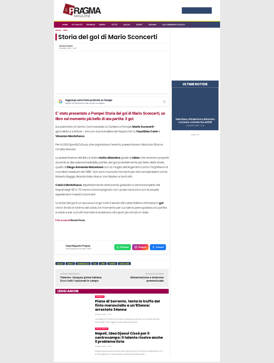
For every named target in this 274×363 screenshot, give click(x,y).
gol (94, 263)
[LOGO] (82, 10)
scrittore (124, 263)
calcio (60, 263)
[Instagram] (191, 11)
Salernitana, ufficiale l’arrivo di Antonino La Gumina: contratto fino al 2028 (195, 121)
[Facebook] (185, 11)
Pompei (112, 263)
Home (58, 30)
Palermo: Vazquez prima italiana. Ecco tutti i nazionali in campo (81, 279)
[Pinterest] (197, 11)
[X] (202, 11)
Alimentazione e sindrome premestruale (147, 279)
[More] (162, 47)
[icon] (210, 25)
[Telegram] (149, 47)
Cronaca (100, 296)
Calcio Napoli (101, 329)
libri (103, 263)
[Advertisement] (112, 72)
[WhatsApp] (136, 47)
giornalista (83, 263)
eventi (70, 263)
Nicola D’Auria (77, 220)
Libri (65, 30)
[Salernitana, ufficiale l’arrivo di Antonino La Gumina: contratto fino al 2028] (195, 102)
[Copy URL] (155, 47)
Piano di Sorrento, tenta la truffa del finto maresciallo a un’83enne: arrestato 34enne (127, 305)
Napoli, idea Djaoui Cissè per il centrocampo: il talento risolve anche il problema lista (129, 337)
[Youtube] (208, 11)
